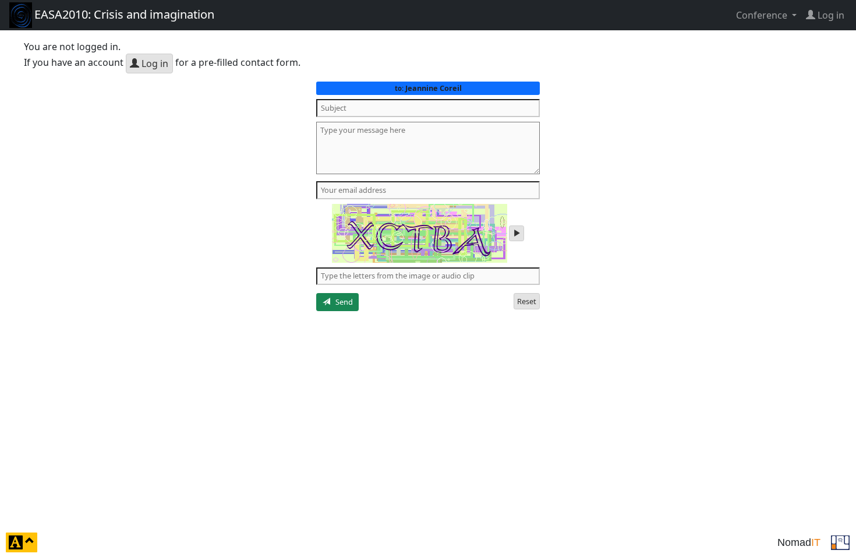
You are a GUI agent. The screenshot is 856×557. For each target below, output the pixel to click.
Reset (526, 301)
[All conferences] (840, 541)
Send (341, 302)
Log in (153, 63)
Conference (763, 15)
